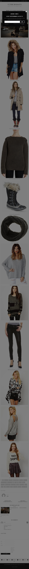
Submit (22, 21)
